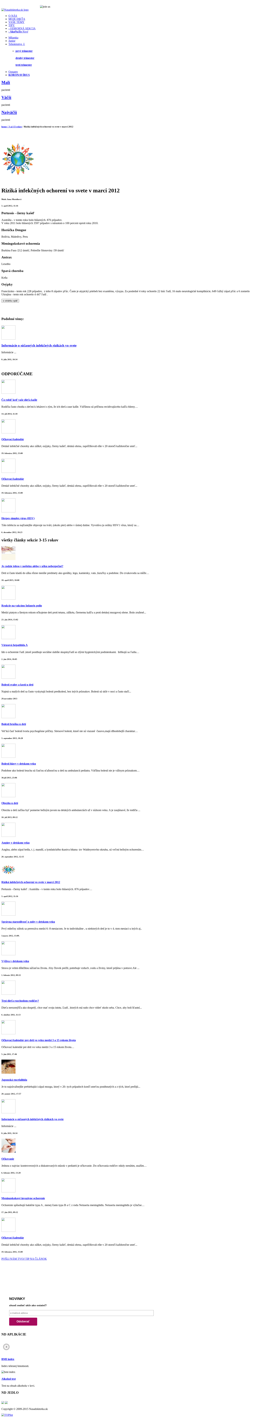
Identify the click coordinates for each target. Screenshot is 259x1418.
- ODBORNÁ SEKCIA (22, 28)
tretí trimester (24, 64)
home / (5, 126)
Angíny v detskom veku (15, 842)
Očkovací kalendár (12, 439)
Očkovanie (7, 1158)
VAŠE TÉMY (16, 22)
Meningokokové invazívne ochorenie (23, 1198)
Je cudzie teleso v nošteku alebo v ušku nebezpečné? (32, 566)
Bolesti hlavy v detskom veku (18, 763)
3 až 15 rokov (15, 126)
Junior (11, 40)
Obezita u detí (9, 803)
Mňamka (13, 37)
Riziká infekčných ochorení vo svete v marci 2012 (30, 882)
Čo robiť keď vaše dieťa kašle (19, 399)
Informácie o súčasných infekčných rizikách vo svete (38, 345)
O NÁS (12, 15)
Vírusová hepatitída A (14, 645)
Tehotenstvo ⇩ (16, 44)
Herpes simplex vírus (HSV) (18, 518)
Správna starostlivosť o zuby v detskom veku (28, 921)
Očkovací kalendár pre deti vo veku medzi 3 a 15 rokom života (38, 1040)
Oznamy (13, 71)
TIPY (11, 25)
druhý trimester (25, 58)
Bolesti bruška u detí (13, 724)
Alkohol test (8, 1378)
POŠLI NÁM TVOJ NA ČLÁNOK (24, 1258)
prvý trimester (24, 50)
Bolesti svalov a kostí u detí (17, 684)
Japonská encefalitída (14, 1079)
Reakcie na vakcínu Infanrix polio (21, 605)
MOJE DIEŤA (16, 18)
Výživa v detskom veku (15, 961)
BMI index (7, 1359)
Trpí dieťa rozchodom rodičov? (20, 1000)
